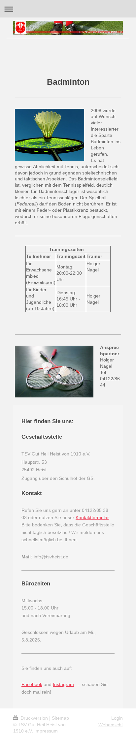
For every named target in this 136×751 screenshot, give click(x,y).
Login (117, 718)
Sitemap (60, 718)
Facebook (31, 684)
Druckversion (34, 718)
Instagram (63, 684)
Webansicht (110, 724)
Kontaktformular (92, 517)
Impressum (46, 731)
